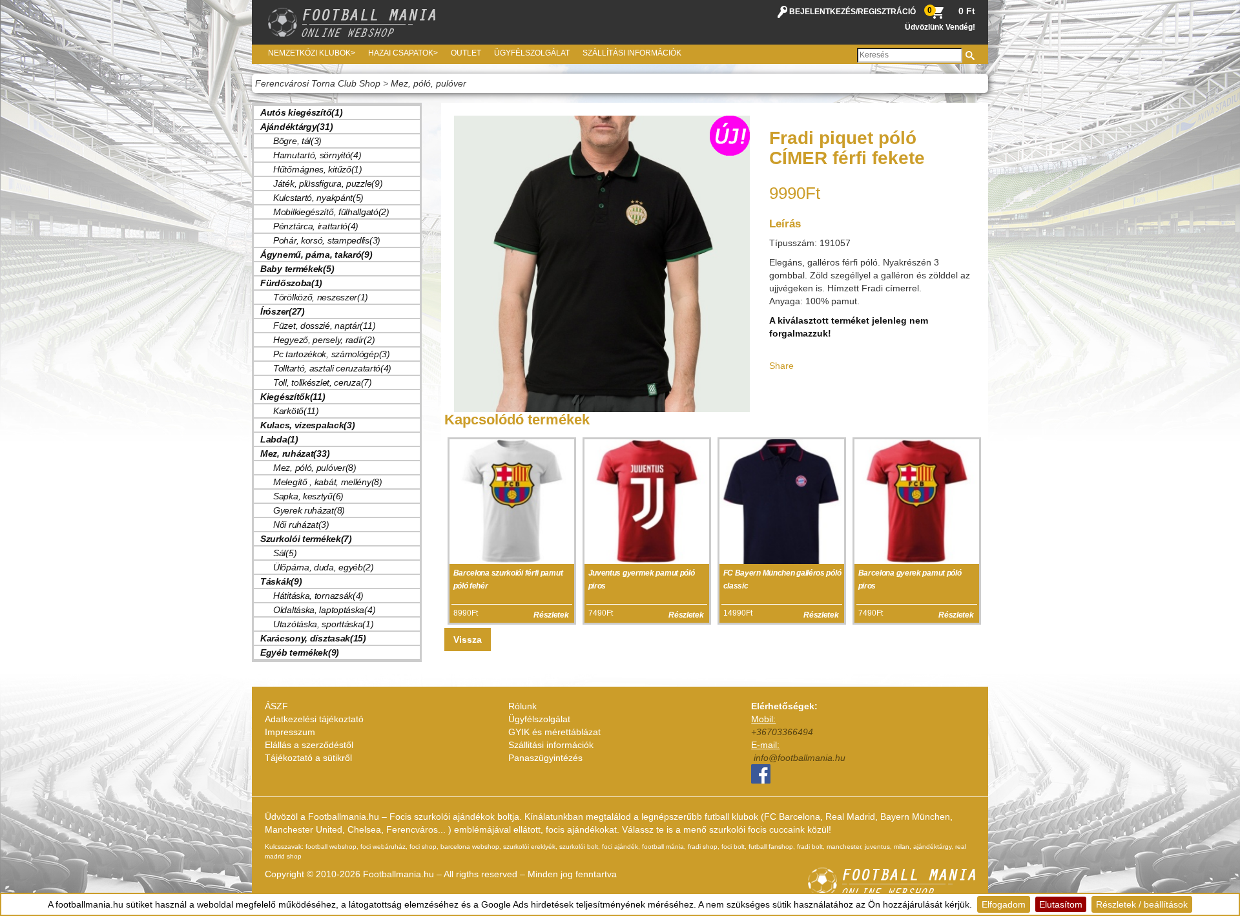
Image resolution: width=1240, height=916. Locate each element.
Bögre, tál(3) (297, 141)
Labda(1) (279, 439)
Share (781, 365)
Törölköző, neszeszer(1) (320, 297)
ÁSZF (276, 706)
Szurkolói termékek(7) (306, 539)
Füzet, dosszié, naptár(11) (324, 325)
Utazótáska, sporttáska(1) (323, 624)
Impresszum (290, 732)
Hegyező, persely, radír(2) (324, 340)
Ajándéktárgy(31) (296, 126)
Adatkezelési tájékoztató (314, 719)
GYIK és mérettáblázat (554, 732)
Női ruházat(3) (301, 524)
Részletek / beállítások (1142, 904)
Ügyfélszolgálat (532, 52)
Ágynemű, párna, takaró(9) (316, 254)
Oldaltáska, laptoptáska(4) (324, 610)
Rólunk (522, 706)
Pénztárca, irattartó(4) (315, 226)
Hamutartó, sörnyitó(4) (317, 155)
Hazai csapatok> (403, 52)
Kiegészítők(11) (293, 396)
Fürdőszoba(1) (291, 283)
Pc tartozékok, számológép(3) (331, 354)
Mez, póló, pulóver (428, 83)
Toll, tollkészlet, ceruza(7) (322, 382)
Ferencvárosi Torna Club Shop (317, 83)
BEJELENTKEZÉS (822, 11)
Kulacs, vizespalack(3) (307, 425)
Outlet (466, 52)
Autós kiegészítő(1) (301, 112)
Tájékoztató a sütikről (308, 758)
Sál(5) (284, 553)
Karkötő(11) (296, 411)
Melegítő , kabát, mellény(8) (327, 482)
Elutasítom (1060, 904)
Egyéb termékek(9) (299, 652)
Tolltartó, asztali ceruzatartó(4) (332, 368)
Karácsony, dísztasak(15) (313, 638)
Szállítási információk (632, 52)
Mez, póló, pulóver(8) (314, 468)
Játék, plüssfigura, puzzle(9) (327, 183)
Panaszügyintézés (545, 758)
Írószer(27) (282, 311)
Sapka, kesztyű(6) (308, 496)
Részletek (550, 614)
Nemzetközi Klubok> (311, 52)
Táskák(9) (281, 581)
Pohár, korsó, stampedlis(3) (326, 240)
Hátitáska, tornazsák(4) (318, 595)
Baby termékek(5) (297, 269)
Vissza (467, 639)
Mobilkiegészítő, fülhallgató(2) (331, 212)
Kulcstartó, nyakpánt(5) (318, 198)
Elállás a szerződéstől (309, 745)
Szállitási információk (551, 745)
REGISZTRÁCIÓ (887, 11)
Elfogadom (1004, 904)
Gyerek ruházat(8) (309, 510)
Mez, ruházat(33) (294, 453)
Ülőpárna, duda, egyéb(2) (323, 567)
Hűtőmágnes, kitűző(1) (317, 169)
